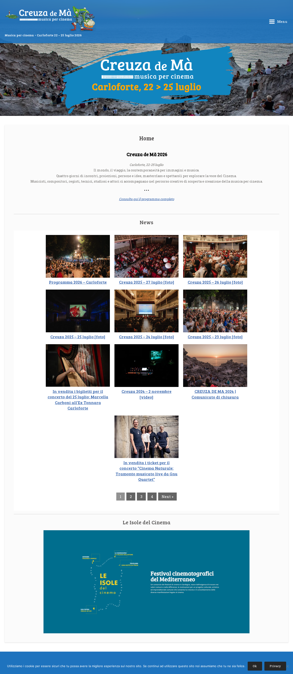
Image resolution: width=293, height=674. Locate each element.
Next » (167, 496)
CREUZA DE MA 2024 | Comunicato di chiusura (215, 394)
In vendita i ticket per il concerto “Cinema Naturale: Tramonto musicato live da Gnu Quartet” (146, 471)
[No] (287, 666)
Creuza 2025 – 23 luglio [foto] (215, 336)
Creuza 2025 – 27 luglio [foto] (146, 282)
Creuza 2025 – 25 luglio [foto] (77, 336)
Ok (255, 666)
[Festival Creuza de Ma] (50, 19)
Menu (281, 21)
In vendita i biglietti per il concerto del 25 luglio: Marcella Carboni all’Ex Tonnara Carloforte (78, 400)
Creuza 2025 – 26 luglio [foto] (215, 282)
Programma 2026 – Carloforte (78, 282)
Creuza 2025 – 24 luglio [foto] (146, 336)
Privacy (275, 666)
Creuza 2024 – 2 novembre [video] (146, 394)
